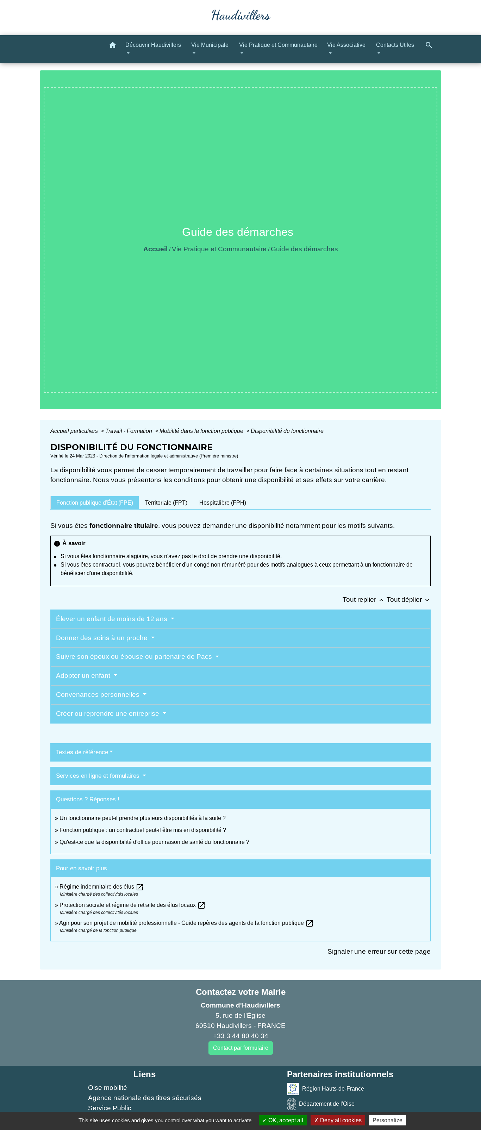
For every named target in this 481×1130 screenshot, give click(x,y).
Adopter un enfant (84, 675)
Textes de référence (82, 752)
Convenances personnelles (98, 694)
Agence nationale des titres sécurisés (144, 1097)
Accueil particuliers (74, 431)
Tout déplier (409, 599)
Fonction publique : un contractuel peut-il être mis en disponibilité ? (143, 830)
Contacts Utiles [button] (395, 45)
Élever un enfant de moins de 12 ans (112, 619)
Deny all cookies (340, 1120)
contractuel (106, 565)
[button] (113, 46)
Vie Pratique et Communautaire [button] (278, 45)
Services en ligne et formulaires (98, 775)
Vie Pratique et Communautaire (219, 249)
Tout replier (364, 599)
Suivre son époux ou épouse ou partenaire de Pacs (135, 656)
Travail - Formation (129, 431)
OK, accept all (285, 1120)
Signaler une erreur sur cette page (379, 951)
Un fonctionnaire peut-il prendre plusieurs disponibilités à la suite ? (143, 818)
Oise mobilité (107, 1087)
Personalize (387, 1120)
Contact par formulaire (240, 1048)
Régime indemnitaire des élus (102, 887)
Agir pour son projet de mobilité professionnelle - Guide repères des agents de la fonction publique (186, 923)
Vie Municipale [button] (210, 45)
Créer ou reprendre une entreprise (108, 713)
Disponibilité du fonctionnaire (287, 431)
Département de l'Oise (327, 1104)
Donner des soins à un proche (102, 638)
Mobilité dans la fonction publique (202, 431)
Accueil (155, 249)
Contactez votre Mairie (241, 992)
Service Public (109, 1108)
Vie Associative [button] (346, 45)
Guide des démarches (304, 249)
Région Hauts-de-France (333, 1089)
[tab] (94, 502)
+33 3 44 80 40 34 (240, 1036)
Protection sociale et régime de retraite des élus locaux (133, 905)
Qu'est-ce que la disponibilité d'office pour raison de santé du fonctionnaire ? (154, 842)
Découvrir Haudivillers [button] (153, 45)
